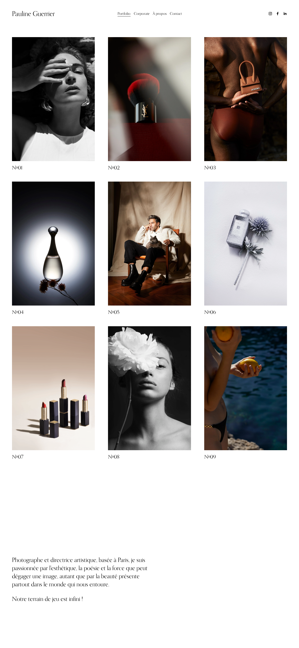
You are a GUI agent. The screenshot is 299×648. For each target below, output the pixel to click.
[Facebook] (278, 14)
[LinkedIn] (285, 14)
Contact (176, 13)
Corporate (142, 13)
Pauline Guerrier (33, 13)
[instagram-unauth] (270, 14)
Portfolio (124, 13)
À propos (159, 13)
